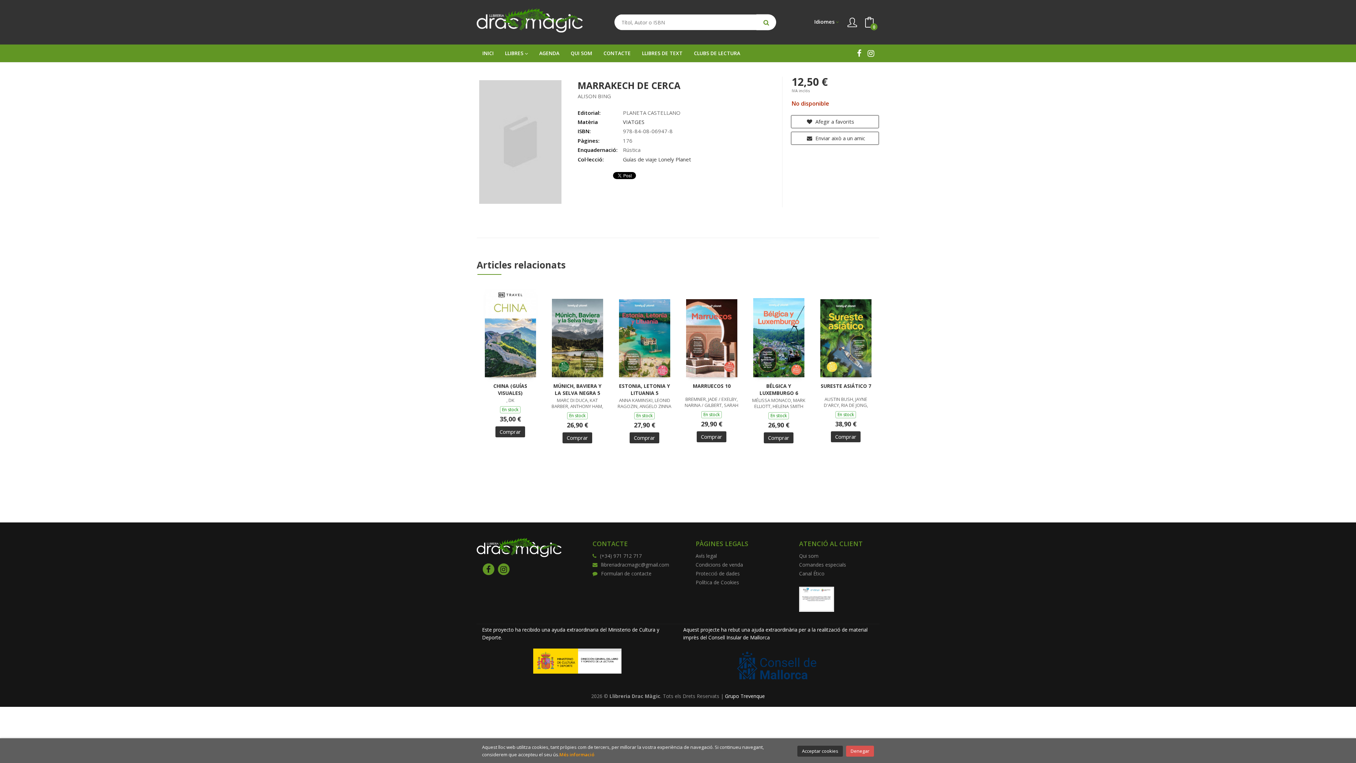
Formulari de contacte (626, 573)
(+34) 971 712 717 (621, 555)
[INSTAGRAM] (871, 53)
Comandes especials (822, 564)
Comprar (510, 431)
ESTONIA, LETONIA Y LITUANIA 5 (644, 389)
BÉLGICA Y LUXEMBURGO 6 (779, 389)
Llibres (515, 53)
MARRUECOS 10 (712, 386)
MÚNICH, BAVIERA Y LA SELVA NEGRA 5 (577, 389)
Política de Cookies (717, 582)
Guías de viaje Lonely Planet (657, 159)
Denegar (860, 751)
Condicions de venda (719, 564)
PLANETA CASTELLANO (651, 112)
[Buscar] (766, 22)
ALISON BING (594, 96)
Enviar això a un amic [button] (839, 138)
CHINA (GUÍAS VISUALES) (510, 389)
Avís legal (706, 555)
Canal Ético (812, 573)
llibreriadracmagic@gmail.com (635, 564)
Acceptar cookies (820, 751)
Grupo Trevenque (745, 696)
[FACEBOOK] (859, 53)
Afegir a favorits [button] (834, 121)
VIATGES (633, 121)
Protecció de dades (718, 573)
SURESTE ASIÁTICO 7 (846, 386)
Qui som (809, 555)
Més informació (576, 754)
